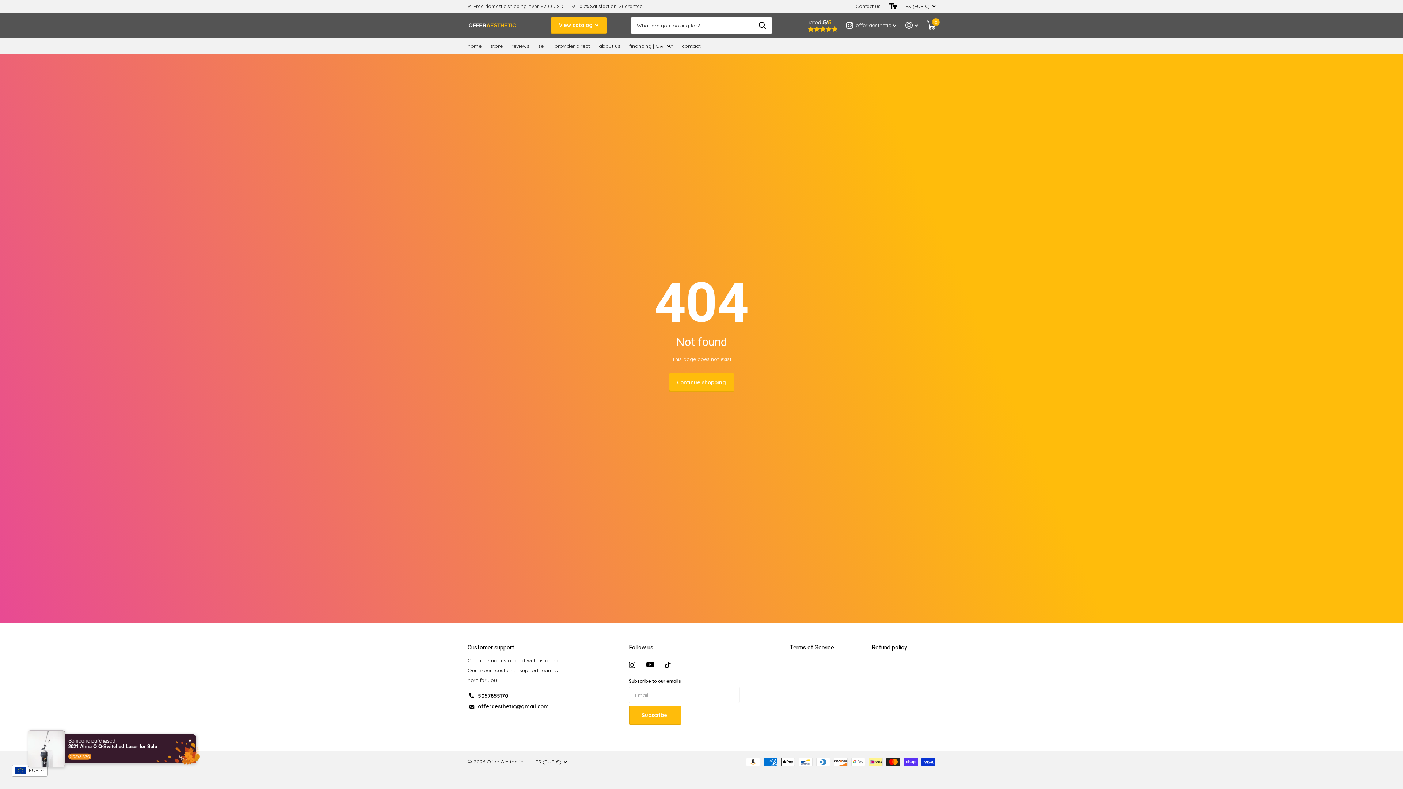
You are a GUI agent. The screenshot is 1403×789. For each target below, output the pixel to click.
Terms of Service (812, 647)
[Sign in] (911, 25)
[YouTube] (650, 665)
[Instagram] (632, 665)
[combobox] (30, 771)
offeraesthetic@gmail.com (513, 706)
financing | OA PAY (651, 46)
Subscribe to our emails (655, 681)
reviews (520, 46)
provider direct (572, 46)
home (475, 46)
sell (542, 46)
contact (691, 46)
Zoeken (762, 25)
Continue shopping (701, 382)
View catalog (576, 25)
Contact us (868, 6)
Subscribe (655, 715)
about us (609, 46)
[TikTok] (668, 665)
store (496, 46)
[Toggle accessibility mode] (893, 6)
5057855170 (493, 696)
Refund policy (889, 647)
